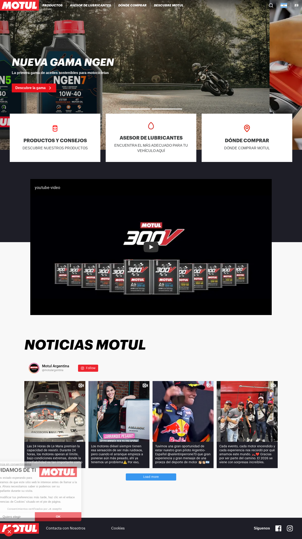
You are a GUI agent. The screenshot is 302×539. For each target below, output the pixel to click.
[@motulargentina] (34, 368)
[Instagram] (290, 528)
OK (74, 516)
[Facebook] (278, 528)
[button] (9, 531)
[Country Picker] (284, 5)
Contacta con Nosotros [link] (65, 528)
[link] (151, 75)
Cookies (118, 528)
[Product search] (271, 5)
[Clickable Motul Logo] (19, 5)
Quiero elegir (28, 516)
